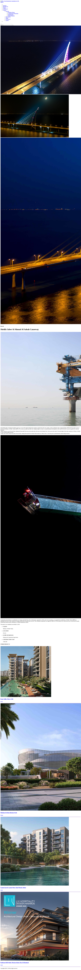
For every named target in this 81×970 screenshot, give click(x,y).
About (4, 7)
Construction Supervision (13, 13)
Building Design (11, 12)
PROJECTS (5, 6)
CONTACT (5, 8)
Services (4, 5)
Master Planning (11, 15)
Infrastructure (10, 14)
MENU (2, 2)
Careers (4, 10)
